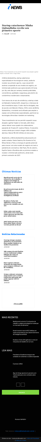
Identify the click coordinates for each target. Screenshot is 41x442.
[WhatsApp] (23, 38)
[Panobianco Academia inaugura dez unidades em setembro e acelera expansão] (6, 357)
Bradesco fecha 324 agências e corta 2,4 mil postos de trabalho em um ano (13, 203)
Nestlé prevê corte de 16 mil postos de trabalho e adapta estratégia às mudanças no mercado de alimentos (13, 180)
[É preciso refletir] (6, 366)
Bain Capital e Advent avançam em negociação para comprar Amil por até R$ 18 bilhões (13, 265)
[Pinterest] (18, 38)
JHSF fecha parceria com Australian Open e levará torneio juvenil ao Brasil (12, 223)
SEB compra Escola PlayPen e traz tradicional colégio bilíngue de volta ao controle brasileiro (13, 253)
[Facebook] (10, 38)
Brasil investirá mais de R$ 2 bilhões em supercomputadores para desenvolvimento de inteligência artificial (14, 192)
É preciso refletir (18, 364)
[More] (27, 38)
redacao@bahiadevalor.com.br (24, 431)
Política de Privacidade (33, 438)
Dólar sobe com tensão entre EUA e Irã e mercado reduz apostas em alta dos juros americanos (13, 213)
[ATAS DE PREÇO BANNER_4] (20, 16)
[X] (14, 38)
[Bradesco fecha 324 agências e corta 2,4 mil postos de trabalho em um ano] (28, 203)
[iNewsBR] (18, 295)
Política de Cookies (21, 440)
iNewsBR (6, 34)
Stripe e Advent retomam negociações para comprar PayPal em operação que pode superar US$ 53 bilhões (13, 277)
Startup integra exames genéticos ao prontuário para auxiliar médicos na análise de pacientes (12, 242)
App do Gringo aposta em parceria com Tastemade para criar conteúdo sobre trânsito (24, 375)
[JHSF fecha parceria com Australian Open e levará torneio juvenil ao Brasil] (28, 224)
